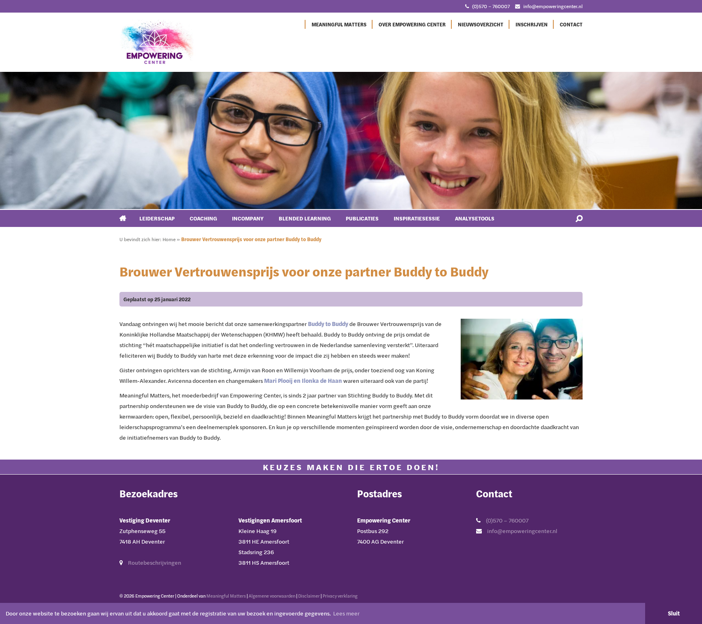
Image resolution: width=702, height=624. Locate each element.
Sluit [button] (674, 613)
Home (169, 239)
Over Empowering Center (412, 24)
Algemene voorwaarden (272, 596)
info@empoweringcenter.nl (553, 6)
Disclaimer (309, 596)
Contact (571, 24)
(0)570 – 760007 (491, 6)
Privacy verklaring (340, 596)
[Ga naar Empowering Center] (157, 42)
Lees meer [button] (346, 613)
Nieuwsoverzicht (480, 24)
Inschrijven (532, 24)
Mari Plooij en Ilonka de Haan (303, 380)
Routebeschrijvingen (154, 562)
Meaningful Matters (339, 24)
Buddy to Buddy (328, 324)
